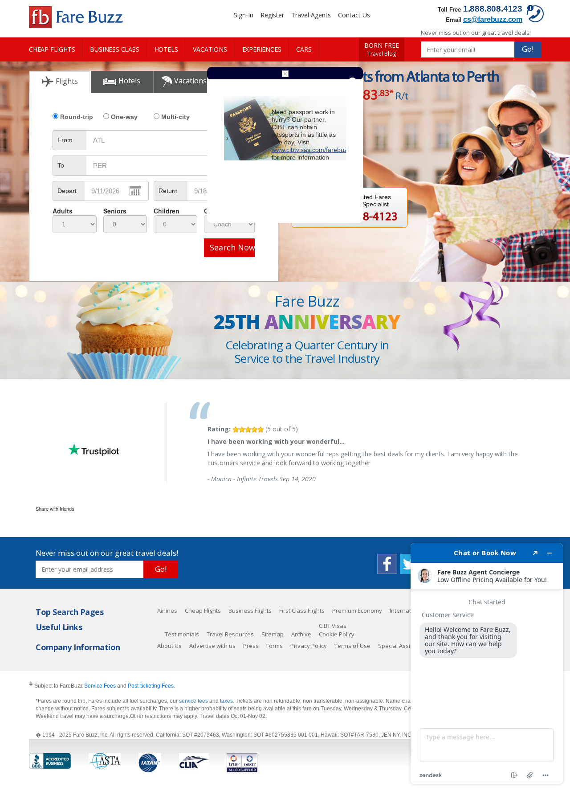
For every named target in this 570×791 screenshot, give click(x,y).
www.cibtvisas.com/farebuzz (311, 149)
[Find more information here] (486, 663)
